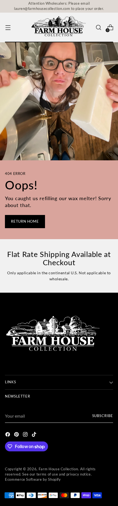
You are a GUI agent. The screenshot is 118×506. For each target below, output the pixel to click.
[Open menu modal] (7, 27)
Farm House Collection (58, 469)
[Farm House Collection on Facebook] (8, 435)
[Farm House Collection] (59, 27)
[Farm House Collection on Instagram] (26, 435)
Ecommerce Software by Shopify (33, 479)
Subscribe (102, 416)
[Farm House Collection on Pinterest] (17, 435)
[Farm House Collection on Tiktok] (34, 435)
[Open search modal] (98, 27)
